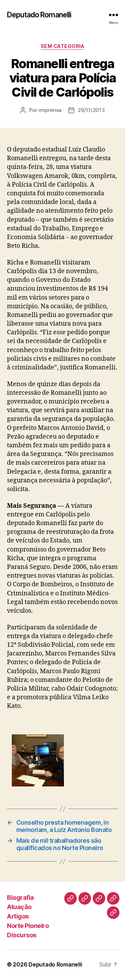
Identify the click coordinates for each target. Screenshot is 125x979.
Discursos (21, 935)
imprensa (50, 110)
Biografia (20, 897)
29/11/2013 (91, 110)
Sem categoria (63, 46)
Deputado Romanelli (39, 14)
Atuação (19, 907)
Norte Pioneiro (28, 925)
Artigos (18, 916)
